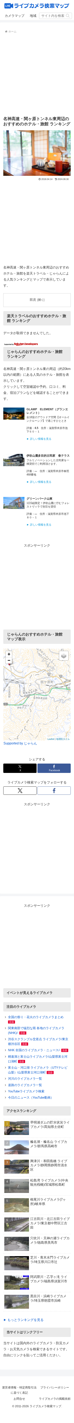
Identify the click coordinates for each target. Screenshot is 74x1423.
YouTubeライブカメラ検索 (26, 1091)
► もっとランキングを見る (23, 1320)
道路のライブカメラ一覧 (25, 1085)
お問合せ (19, 1398)
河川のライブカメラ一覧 (25, 1078)
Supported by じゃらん (20, 743)
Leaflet (50, 738)
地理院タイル (63, 738)
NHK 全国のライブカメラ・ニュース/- (34, 1050)
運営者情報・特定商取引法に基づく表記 (19, 1390)
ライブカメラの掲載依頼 (55, 1398)
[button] (67, 15)
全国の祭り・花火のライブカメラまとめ (36, 1017)
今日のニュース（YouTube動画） (31, 1097)
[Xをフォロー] (20, 790)
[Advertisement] (37, 74)
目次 (33, 299)
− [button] (9, 660)
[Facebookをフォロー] (54, 790)
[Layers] (63, 655)
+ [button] (9, 654)
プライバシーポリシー (54, 1387)
